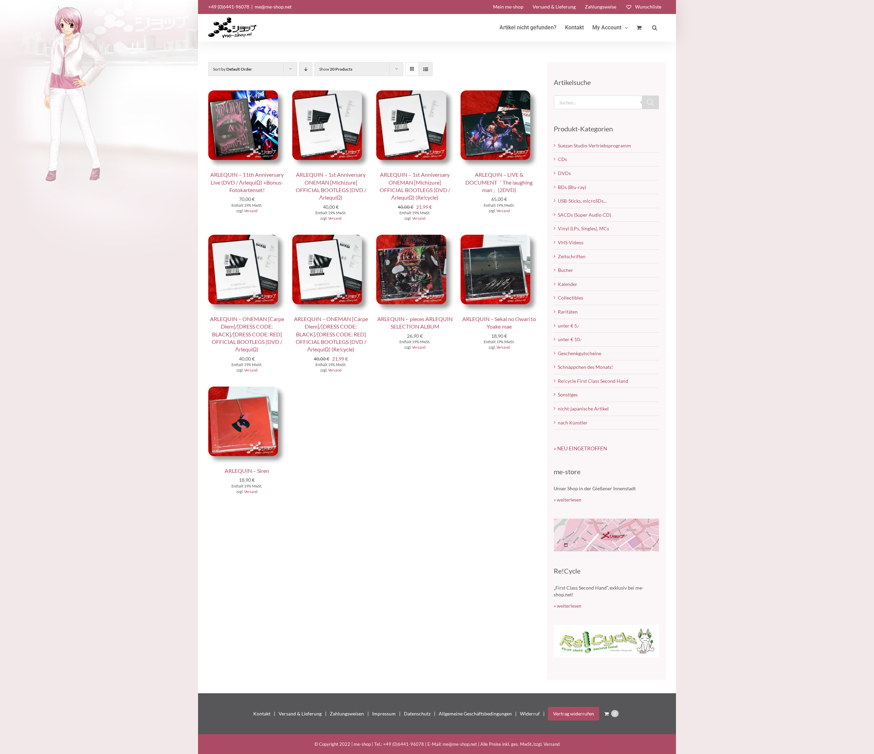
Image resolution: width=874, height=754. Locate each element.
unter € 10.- (570, 339)
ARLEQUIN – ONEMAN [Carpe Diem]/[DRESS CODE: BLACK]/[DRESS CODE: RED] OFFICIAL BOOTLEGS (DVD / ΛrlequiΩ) (247, 334)
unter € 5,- (568, 326)
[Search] (650, 102)
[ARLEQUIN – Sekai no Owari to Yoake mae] (499, 238)
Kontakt (261, 713)
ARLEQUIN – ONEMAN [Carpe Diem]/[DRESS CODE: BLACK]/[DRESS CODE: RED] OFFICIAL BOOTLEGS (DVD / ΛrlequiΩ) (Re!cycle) (331, 334)
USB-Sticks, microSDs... (582, 201)
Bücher (565, 270)
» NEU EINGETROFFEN (580, 448)
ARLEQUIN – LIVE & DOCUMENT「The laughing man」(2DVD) (499, 182)
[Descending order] (305, 69)
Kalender (567, 284)
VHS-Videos (570, 242)
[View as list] (425, 69)
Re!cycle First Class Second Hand (593, 381)
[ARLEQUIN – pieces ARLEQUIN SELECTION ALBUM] (414, 238)
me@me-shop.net (273, 7)
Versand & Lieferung (300, 713)
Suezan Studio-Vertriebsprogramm (594, 145)
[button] (654, 27)
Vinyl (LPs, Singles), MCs (583, 228)
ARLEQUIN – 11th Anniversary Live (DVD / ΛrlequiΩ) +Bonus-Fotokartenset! (247, 182)
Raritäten (568, 312)
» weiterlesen (567, 500)
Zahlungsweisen (347, 713)
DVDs (564, 173)
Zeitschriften (572, 256)
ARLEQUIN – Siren (247, 470)
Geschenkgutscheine (579, 353)
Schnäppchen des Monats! (585, 367)
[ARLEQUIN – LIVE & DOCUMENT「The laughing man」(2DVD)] (499, 94)
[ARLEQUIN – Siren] (246, 390)
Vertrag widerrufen (573, 713)
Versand (250, 210)
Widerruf (530, 713)
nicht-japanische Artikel (583, 408)
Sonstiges (568, 394)
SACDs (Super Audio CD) (584, 215)
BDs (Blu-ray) (572, 187)
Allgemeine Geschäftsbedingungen (475, 713)
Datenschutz (417, 713)
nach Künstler (573, 422)
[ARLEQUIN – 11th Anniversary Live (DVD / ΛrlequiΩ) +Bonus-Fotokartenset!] (246, 94)
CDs (562, 159)
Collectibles (570, 298)
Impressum (384, 713)
